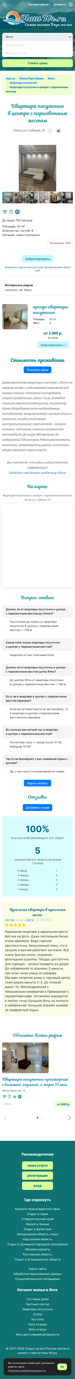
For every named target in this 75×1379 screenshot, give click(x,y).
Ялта (51, 78)
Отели (37, 1314)
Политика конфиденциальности (27, 1370)
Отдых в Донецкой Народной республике (37, 1244)
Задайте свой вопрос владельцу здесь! (37, 473)
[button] (69, 168)
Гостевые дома (38, 1299)
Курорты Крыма (37, 1224)
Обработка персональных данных (37, 1274)
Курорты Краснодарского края (37, 1209)
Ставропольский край (37, 1219)
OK (62, 1366)
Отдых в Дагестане (37, 1229)
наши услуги (37, 1166)
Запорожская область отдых (37, 1234)
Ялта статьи (37, 1329)
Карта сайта (37, 1269)
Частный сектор (37, 1304)
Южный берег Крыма (31, 78)
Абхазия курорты (37, 1249)
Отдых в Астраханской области (38, 1259)
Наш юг (10, 78)
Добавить (60, 4)
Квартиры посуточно (23, 83)
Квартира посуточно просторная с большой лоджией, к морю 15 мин (35, 1082)
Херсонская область (37, 1239)
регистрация (37, 1176)
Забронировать (37, 259)
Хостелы (37, 1319)
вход (38, 1186)
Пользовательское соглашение (37, 1279)
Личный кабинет (39, 4)
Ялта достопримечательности (37, 1334)
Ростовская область (37, 1254)
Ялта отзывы (37, 1324)
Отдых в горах (37, 1214)
